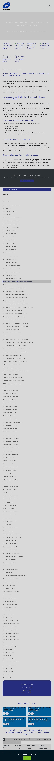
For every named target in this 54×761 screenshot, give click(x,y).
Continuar (27, 758)
